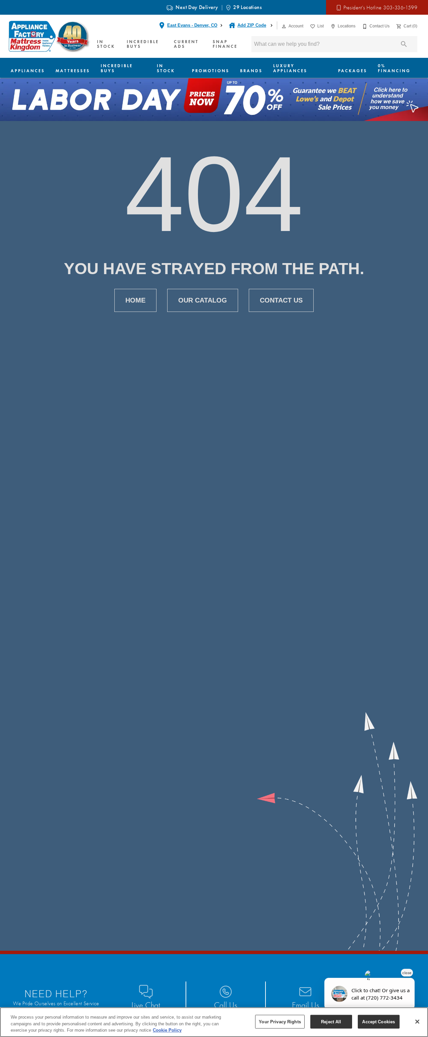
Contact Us (281, 300)
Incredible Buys (143, 44)
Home (135, 300)
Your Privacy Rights (280, 1021)
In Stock (106, 44)
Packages (352, 70)
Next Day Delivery (197, 7)
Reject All (331, 1021)
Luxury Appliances (290, 68)
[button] (284, 26)
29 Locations (247, 7)
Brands (251, 70)
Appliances (28, 70)
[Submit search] (404, 44)
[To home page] (50, 36)
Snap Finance (225, 44)
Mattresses (73, 70)
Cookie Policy (167, 1030)
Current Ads (186, 44)
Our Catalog (202, 300)
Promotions (210, 70)
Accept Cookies (378, 1021)
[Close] (417, 1021)
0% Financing (394, 68)
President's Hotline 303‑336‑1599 (380, 8)
